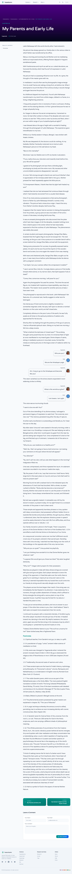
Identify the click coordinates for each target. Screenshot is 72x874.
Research (35, 2)
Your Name (28, 817)
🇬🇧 (60, 870)
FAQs (56, 860)
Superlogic (21, 858)
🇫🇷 (62, 870)
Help (56, 858)
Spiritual (21, 864)
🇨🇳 (64, 870)
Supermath (22, 856)
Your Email (50, 817)
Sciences (27, 2)
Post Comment (63, 836)
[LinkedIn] (8, 862)
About (42, 2)
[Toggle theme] (63, 2)
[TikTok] (5, 862)
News (56, 854)
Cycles (38, 856)
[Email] (14, 862)
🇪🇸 (66, 870)
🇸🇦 (67, 870)
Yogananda (13, 19)
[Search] (59, 2)
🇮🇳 (69, 870)
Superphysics (22, 854)
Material (21, 860)
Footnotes (5, 48)
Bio (20, 862)
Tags (38, 858)
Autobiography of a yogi (26, 19)
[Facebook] (2, 862)
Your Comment (29, 823)
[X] (11, 862)
